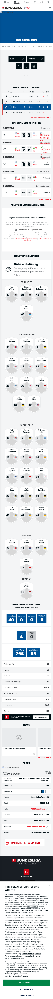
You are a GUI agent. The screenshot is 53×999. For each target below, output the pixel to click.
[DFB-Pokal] (35, 2)
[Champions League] (41, 2)
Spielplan (17, 46)
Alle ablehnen (26, 989)
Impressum (36, 954)
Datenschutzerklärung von (26, 239)
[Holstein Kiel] (10, 107)
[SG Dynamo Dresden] (10, 96)
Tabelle (6, 46)
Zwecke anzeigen (26, 995)
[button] (50, 7)
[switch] (15, 230)
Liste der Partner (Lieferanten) (16, 976)
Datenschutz (27, 954)
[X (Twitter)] (19, 66)
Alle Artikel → (44, 758)
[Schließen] (49, 885)
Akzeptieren (24, 982)
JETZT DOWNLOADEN (41, 717)
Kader (41, 46)
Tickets (45, 178)
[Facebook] (26, 66)
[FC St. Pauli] (10, 101)
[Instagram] (34, 66)
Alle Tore (30, 46)
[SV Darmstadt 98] (10, 112)
